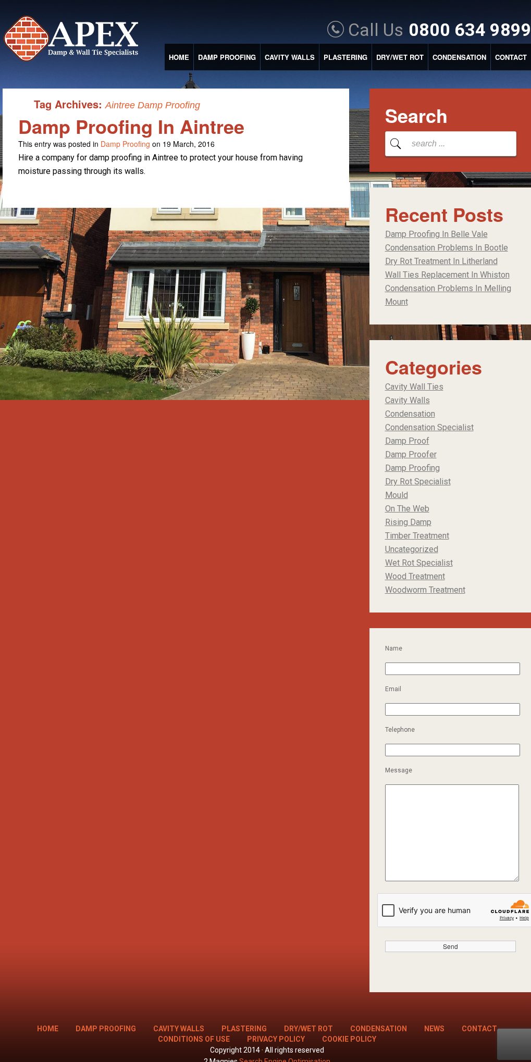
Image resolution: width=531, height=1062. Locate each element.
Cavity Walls (290, 57)
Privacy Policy (276, 1039)
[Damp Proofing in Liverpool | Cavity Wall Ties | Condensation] (76, 40)
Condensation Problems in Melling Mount (448, 295)
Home (179, 57)
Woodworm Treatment (425, 590)
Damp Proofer (411, 454)
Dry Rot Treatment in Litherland (441, 261)
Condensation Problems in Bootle (446, 248)
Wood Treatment (415, 576)
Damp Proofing (227, 57)
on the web (407, 509)
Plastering (345, 57)
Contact (511, 57)
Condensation (459, 57)
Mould (396, 495)
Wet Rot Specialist (419, 563)
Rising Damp (408, 522)
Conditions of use (194, 1039)
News (434, 1028)
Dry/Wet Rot (400, 57)
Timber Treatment (417, 536)
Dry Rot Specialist (418, 481)
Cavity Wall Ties (414, 387)
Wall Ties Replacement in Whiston (447, 275)
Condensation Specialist (429, 427)
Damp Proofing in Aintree (131, 126)
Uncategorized (411, 549)
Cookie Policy (349, 1039)
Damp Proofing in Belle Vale (436, 234)
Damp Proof (407, 441)
